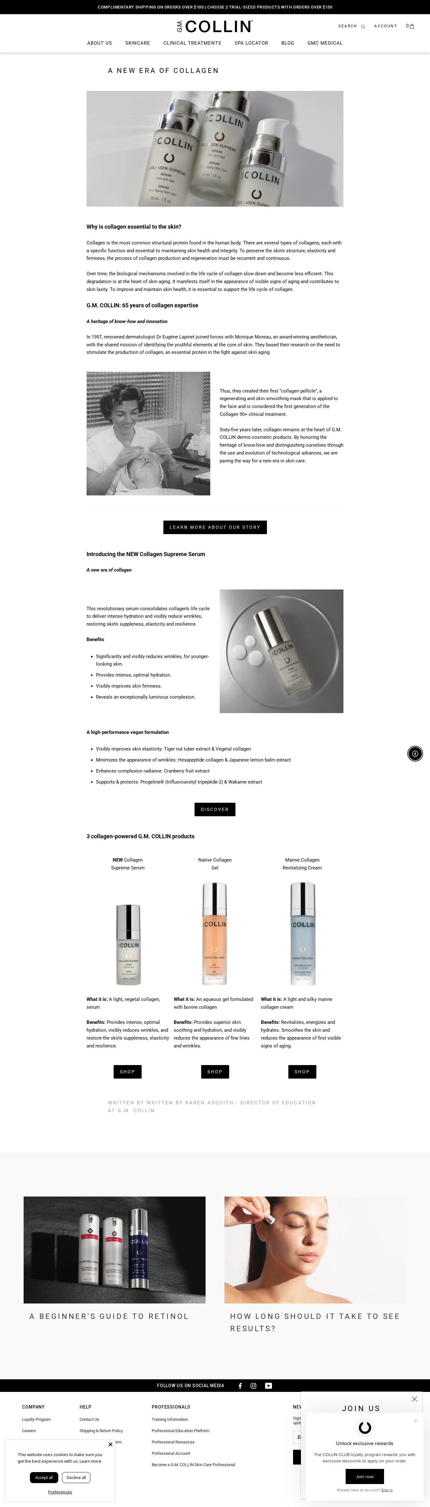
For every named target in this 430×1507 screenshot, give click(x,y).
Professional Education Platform (180, 1430)
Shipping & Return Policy (101, 1430)
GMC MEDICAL (325, 43)
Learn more (90, 1461)
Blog (287, 43)
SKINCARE (137, 43)
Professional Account (171, 1453)
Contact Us (89, 1419)
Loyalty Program (36, 1419)
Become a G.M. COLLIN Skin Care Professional (193, 1464)
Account (385, 26)
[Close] (414, 1399)
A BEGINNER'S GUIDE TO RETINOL (109, 1316)
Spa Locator (251, 43)
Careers (29, 1430)
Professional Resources (173, 1442)
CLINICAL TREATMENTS (192, 43)
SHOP (127, 1071)
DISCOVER (215, 809)
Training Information (170, 1419)
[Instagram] (253, 1386)
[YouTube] (268, 1386)
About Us (99, 43)
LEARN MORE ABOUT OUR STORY (215, 527)
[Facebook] (238, 1386)
